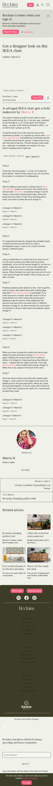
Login (27, 626)
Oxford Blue (18, 191)
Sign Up (25, 764)
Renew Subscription (28, 690)
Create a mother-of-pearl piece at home (32, 486)
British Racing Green (20, 292)
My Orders (27, 683)
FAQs (27, 650)
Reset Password (28, 629)
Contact (27, 647)
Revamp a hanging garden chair (19, 498)
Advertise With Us (28, 654)
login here (28, 31)
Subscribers (28, 675)
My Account (28, 679)
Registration (27, 633)
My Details (27, 687)
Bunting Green (38, 354)
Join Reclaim (28, 622)
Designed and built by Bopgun (26, 719)
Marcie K (15, 57)
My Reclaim (28, 618)
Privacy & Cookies (28, 662)
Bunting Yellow (9, 365)
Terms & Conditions (27, 658)
